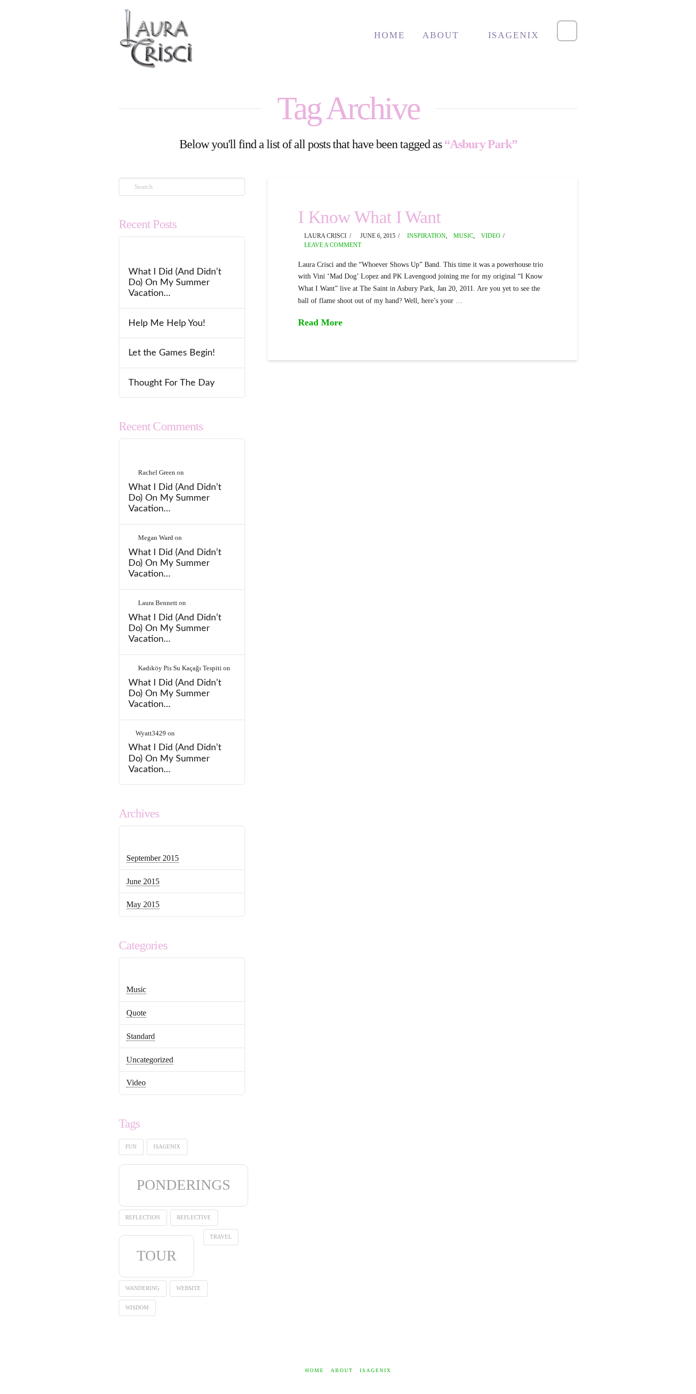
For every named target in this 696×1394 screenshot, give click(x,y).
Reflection (142, 1217)
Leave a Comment (332, 245)
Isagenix (166, 1147)
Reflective (194, 1217)
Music (463, 235)
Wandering (142, 1288)
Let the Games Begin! (171, 352)
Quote (136, 1012)
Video (490, 235)
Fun (131, 1147)
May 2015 (142, 904)
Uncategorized (149, 1059)
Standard (140, 1036)
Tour (156, 1255)
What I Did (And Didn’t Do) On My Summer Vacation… (174, 282)
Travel (221, 1237)
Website (188, 1288)
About (342, 1370)
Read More (320, 322)
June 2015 (142, 881)
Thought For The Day (171, 382)
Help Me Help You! (166, 323)
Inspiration (426, 235)
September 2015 (152, 858)
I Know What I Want (369, 217)
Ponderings (183, 1185)
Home (314, 1370)
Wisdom (137, 1307)
